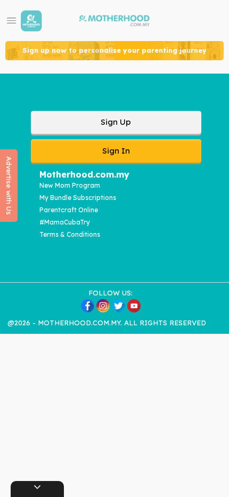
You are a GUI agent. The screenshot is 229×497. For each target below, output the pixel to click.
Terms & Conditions (69, 234)
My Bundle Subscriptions (77, 198)
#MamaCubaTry (64, 222)
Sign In (116, 151)
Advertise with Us (9, 185)
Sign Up (116, 122)
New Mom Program (69, 185)
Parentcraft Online (68, 210)
